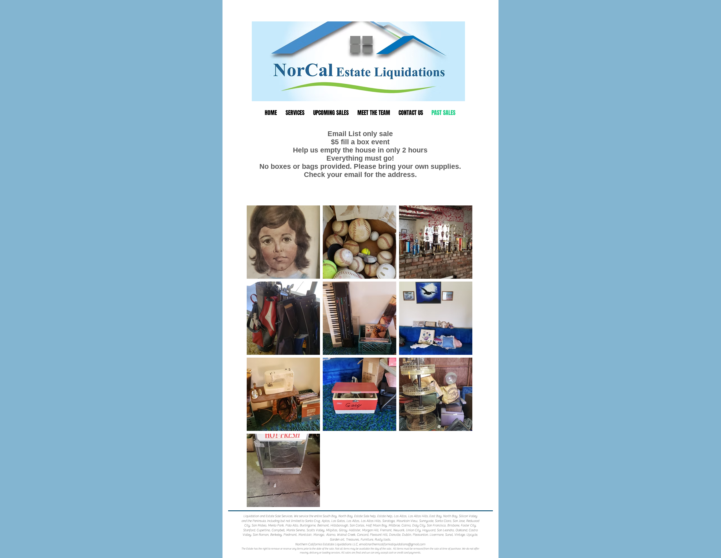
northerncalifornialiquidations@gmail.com (396, 544)
